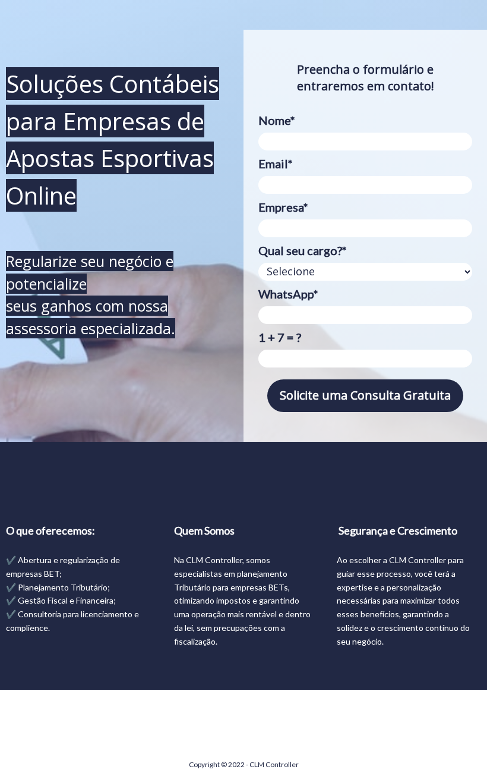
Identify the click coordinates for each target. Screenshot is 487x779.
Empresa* (283, 207)
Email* (275, 163)
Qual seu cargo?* (302, 250)
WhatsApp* (288, 294)
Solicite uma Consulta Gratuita (365, 395)
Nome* (276, 120)
